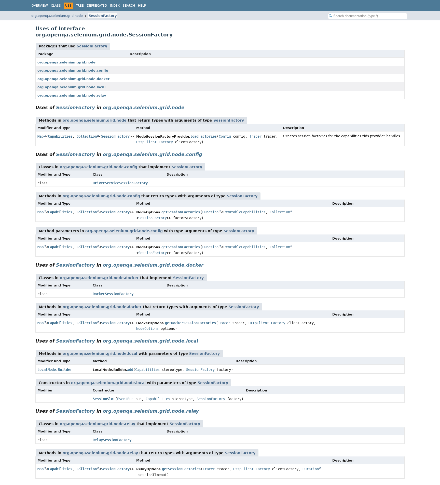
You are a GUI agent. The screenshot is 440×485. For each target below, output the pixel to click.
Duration (310, 469)
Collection (86, 136)
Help (142, 5)
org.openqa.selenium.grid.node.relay (71, 95)
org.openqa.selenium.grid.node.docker (73, 79)
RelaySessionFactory (112, 440)
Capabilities (60, 136)
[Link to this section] (188, 107)
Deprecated (97, 5)
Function (210, 212)
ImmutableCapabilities (244, 212)
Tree (80, 5)
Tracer (255, 136)
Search (129, 5)
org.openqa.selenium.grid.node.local (71, 87)
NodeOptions (147, 328)
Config (225, 136)
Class (56, 5)
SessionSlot (104, 399)
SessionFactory (103, 16)
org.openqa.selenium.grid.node (57, 16)
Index (115, 5)
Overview (40, 5)
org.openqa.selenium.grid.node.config (72, 70)
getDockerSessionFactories (190, 323)
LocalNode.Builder (54, 370)
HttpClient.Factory (154, 142)
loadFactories (203, 136)
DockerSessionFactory (113, 294)
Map (40, 136)
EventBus (125, 399)
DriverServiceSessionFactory (120, 183)
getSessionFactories (180, 212)
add (130, 370)
